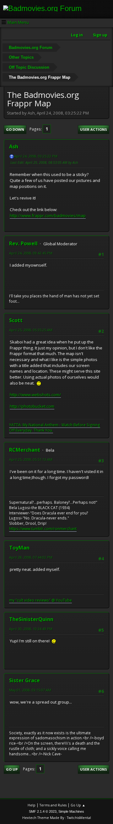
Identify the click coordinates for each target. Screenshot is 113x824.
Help (31, 805)
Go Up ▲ (78, 805)
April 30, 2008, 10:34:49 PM (30, 628)
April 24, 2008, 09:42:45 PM (30, 253)
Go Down (15, 129)
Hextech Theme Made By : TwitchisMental (56, 817)
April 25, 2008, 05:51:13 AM (30, 459)
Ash (13, 146)
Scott (16, 320)
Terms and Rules (53, 805)
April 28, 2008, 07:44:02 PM (30, 557)
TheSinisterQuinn (31, 619)
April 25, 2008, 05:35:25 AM (30, 329)
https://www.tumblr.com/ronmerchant (43, 528)
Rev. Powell (23, 243)
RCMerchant (24, 449)
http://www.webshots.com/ (35, 394)
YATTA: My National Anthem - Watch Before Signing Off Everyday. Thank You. (54, 427)
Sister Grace (24, 680)
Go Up (12, 769)
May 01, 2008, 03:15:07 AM (30, 690)
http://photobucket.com (32, 406)
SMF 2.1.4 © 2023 (42, 811)
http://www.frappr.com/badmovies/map (48, 215)
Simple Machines (71, 811)
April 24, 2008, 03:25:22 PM (35, 156)
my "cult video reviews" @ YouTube (40, 600)
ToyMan (19, 547)
